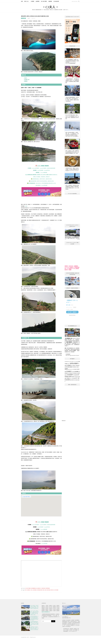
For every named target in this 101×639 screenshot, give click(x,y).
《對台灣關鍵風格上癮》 (68, 338)
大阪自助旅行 (77, 365)
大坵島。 (25, 78)
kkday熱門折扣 (47, 170)
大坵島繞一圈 (26, 79)
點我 (26, 206)
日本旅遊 (73, 371)
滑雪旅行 (68, 378)
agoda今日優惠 (43, 168)
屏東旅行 (71, 366)
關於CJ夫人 (26, 1)
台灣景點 (69, 365)
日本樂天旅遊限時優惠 (51, 168)
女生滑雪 (66, 366)
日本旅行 (69, 371)
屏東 (68, 366)
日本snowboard (70, 369)
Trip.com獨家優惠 (43, 172)
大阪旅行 (73, 365)
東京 (70, 376)
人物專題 (32, 1)
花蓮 (70, 379)
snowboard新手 (76, 361)
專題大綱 (24, 75)
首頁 (22, 1)
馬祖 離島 (56, 589)
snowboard (67, 361)
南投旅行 (68, 363)
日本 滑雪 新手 (70, 373)
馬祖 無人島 (53, 589)
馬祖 (45, 589)
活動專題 (50, 1)
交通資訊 (25, 81)
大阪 (71, 365)
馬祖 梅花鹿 (48, 589)
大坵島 (31, 589)
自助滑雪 (68, 379)
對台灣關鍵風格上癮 (34, 588)
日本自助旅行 (70, 374)
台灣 (25, 589)
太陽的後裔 (35, 589)
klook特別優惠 (40, 170)
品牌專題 (37, 1)
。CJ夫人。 (50, 7)
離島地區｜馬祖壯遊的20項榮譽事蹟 (44, 588)
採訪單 (74, 350)
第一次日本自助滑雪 (72, 378)
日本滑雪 (76, 371)
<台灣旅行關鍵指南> (69, 342)
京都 (79, 361)
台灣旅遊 (28, 589)
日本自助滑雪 (56, 1)
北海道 (66, 363)
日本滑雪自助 (75, 373)
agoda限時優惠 (44, 185)
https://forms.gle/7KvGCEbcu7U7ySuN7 (72, 355)
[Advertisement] (72, 402)
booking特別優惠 (35, 168)
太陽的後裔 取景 (39, 589)
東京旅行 (73, 376)
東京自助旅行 (76, 376)
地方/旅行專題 (44, 1)
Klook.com (63, 420)
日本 (66, 369)
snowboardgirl (71, 361)
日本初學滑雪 (74, 369)
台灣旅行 (75, 363)
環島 (43, 589)
